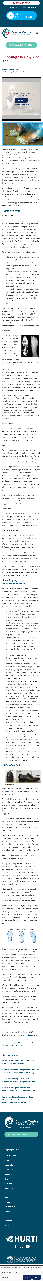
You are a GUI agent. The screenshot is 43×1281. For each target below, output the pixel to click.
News (6, 1179)
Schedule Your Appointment (21, 1134)
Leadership (8, 1165)
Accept (36, 1277)
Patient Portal (29, 7)
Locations (8, 1221)
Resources (8, 1216)
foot (30, 1035)
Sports (6, 1197)
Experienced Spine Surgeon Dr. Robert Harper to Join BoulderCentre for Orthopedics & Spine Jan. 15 (18, 1100)
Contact (7, 1225)
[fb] (15, 1246)
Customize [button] (4, 1277)
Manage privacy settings (21, 104)
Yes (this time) (21, 100)
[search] (21, 23)
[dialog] (21, 1273)
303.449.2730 (23, 3)
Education (8, 1174)
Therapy (7, 1202)
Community (8, 1170)
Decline (27, 1277)
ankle (38, 1035)
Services (7, 1193)
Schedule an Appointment (21, 45)
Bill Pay (13, 7)
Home (4, 69)
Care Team (8, 1184)
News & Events (14, 69)
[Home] (16, 33)
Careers (7, 1160)
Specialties (8, 1188)
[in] (21, 1246)
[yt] (27, 1246)
